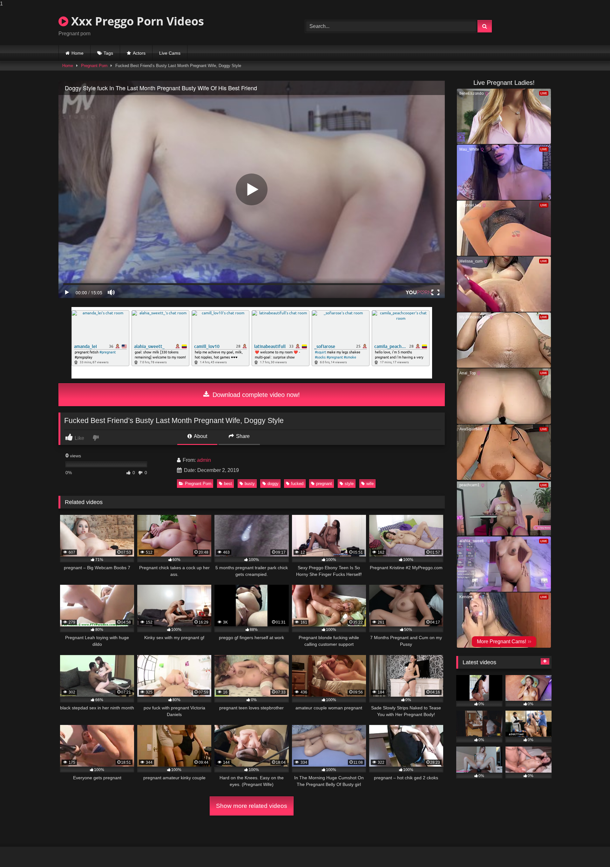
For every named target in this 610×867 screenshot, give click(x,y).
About (200, 436)
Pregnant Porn (94, 65)
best (228, 483)
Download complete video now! (255, 394)
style (349, 483)
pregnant (324, 483)
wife (370, 483)
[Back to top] (590, 849)
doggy (273, 483)
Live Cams (169, 53)
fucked (297, 483)
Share (242, 436)
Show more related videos (251, 805)
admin (204, 460)
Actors (139, 53)
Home (77, 53)
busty (250, 483)
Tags (108, 53)
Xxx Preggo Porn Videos (136, 21)
